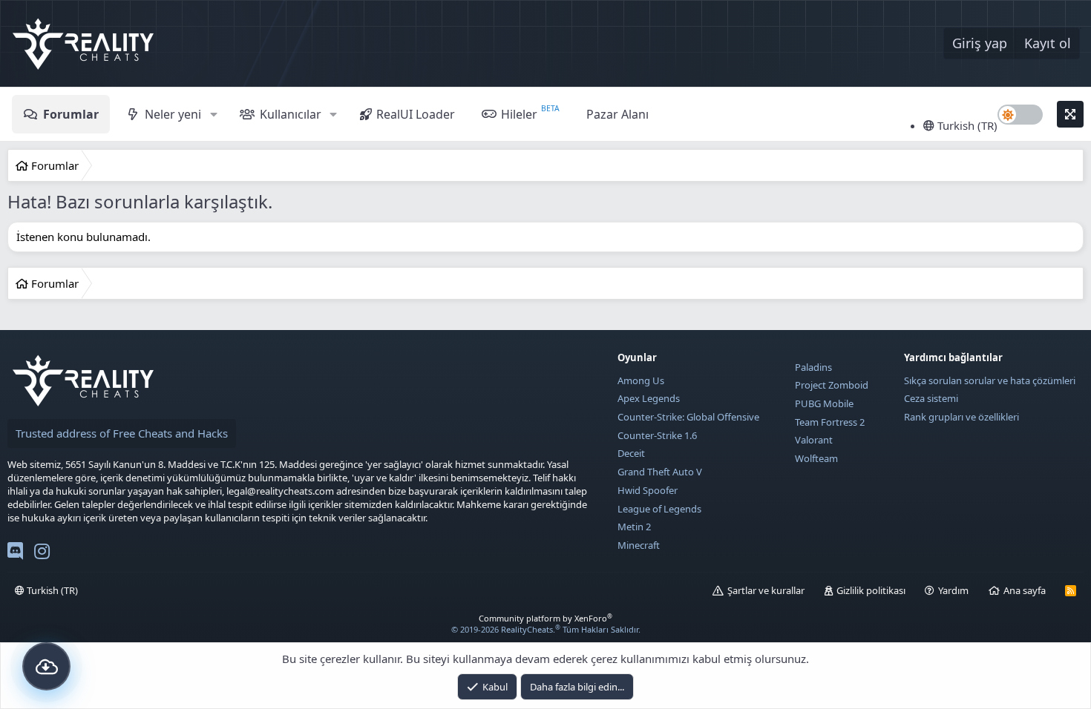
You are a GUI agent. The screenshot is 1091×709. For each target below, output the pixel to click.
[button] (213, 114)
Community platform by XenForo (545, 618)
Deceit (631, 453)
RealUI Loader (415, 114)
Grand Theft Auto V (659, 471)
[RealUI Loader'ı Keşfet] (46, 666)
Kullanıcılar (290, 114)
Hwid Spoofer (647, 490)
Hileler (519, 114)
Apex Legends (648, 398)
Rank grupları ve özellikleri (961, 416)
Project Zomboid (831, 385)
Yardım (953, 590)
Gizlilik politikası (870, 590)
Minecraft (638, 545)
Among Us (640, 380)
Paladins (813, 367)
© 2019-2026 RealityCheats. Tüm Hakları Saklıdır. (545, 629)
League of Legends (659, 508)
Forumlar (71, 114)
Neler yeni (173, 114)
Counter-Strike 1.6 (657, 435)
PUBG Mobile (824, 403)
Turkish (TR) (965, 125)
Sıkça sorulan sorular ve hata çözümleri (989, 380)
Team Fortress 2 (830, 422)
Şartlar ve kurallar (766, 590)
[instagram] (42, 554)
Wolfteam (816, 458)
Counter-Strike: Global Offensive (688, 416)
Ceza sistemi (931, 398)
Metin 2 (634, 526)
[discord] (15, 554)
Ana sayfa (1024, 590)
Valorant (814, 439)
